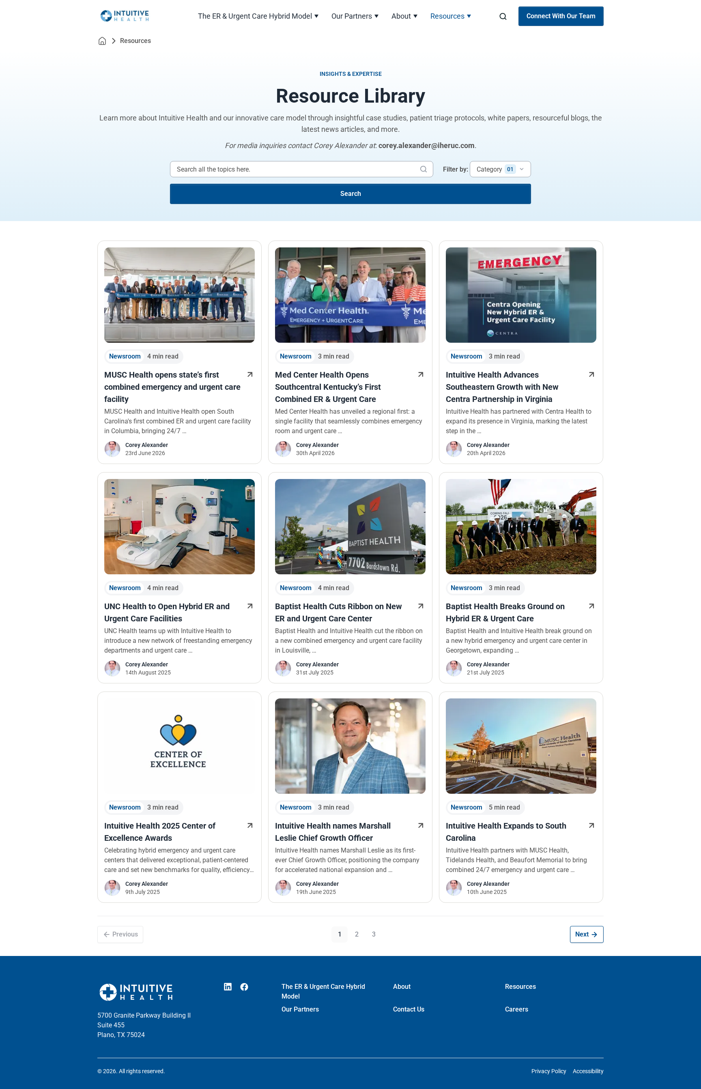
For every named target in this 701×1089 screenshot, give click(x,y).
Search (350, 194)
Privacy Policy (548, 1071)
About (401, 16)
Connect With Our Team (561, 16)
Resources (447, 16)
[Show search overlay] (503, 16)
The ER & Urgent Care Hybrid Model (255, 16)
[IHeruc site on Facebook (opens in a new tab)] (244, 987)
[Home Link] (102, 41)
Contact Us (408, 1009)
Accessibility (588, 1071)
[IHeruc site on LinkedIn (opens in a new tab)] (228, 987)
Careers (516, 1009)
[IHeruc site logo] (135, 16)
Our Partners (351, 16)
